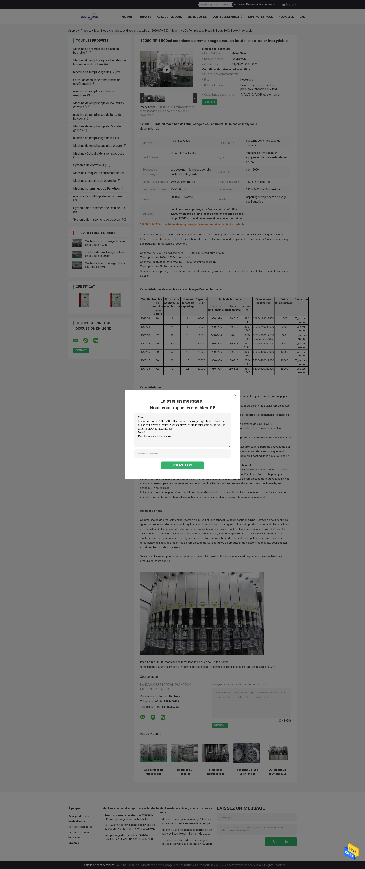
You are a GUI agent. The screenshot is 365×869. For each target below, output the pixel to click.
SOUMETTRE (182, 465)
